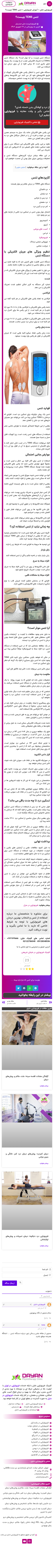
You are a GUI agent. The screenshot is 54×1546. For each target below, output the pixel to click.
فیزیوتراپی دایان (46, 9)
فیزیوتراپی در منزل (30, 905)
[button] (35, 988)
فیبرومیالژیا (43, 237)
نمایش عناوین (20, 167)
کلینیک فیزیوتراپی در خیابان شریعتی (35, 952)
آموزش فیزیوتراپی (31, 9)
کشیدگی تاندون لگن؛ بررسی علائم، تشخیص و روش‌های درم (27, 1517)
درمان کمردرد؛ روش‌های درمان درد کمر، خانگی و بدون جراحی (27, 1493)
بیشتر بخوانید (44, 1086)
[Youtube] (24, 1541)
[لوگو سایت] (27, 4)
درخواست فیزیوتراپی (8, 3)
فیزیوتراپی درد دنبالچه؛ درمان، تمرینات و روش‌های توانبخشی (27, 1498)
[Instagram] (29, 1541)
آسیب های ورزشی (40, 229)
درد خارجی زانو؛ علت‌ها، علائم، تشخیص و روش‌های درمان (28, 1503)
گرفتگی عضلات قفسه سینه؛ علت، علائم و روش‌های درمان (28, 1488)
